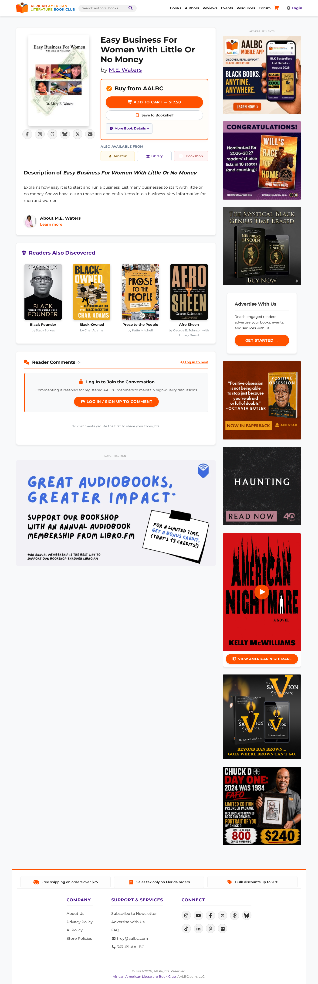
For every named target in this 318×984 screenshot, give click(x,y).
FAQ (115, 930)
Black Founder (43, 325)
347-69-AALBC (130, 947)
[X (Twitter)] (222, 915)
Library (157, 156)
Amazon (120, 156)
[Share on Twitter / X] (77, 134)
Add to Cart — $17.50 (156, 102)
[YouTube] (198, 915)
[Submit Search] (129, 8)
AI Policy (75, 930)
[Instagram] (186, 915)
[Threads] (234, 915)
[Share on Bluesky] (65, 134)
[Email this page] (90, 134)
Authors (192, 8)
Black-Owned (91, 325)
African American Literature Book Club (144, 976)
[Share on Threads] (52, 134)
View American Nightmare (265, 659)
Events (227, 8)
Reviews (210, 8)
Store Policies (79, 938)
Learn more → (53, 224)
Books (175, 8)
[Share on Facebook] (27, 134)
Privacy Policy (80, 922)
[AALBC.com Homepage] (45, 8)
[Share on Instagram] (40, 134)
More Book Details (130, 128)
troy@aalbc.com (132, 938)
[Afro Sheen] (189, 293)
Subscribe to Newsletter (134, 913)
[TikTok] (186, 928)
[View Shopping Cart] (277, 8)
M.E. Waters (125, 69)
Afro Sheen (189, 325)
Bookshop (194, 156)
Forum (265, 8)
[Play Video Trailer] (261, 592)
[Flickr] (222, 928)
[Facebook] (210, 915)
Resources (246, 8)
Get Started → (262, 340)
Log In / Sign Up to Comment (118, 401)
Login (297, 8)
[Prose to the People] (140, 293)
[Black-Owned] (92, 293)
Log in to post (196, 362)
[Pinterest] (210, 928)
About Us (75, 913)
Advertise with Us (128, 922)
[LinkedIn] (198, 928)
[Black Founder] (43, 293)
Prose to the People (140, 325)
